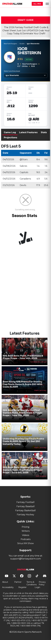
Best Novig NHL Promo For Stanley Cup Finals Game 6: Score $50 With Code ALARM (22, 384)
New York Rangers (10, 43)
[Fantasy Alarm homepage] (12, 4)
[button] (47, 4)
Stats (44, 132)
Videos (25, 535)
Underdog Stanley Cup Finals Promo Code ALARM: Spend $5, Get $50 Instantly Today (23, 441)
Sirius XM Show (25, 543)
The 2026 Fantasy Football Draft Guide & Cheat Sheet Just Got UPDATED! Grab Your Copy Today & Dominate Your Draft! (26, 30)
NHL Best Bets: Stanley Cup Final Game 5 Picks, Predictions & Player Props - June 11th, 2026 (22, 413)
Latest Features (28, 132)
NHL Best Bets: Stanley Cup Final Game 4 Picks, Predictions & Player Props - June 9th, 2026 (23, 470)
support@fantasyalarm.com (25, 558)
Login (37, 587)
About (5, 582)
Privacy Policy (42, 583)
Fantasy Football (25, 502)
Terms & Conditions (32, 583)
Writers (26, 531)
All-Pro (37, 4)
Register (22, 587)
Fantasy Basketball (25, 510)
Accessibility (8, 587)
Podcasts (25, 539)
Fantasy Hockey (25, 514)
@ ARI (33, 119)
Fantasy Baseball (25, 506)
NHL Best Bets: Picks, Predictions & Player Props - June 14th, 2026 (23, 357)
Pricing (25, 527)
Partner (17, 582)
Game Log (10, 132)
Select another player (12, 71)
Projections (10, 137)
